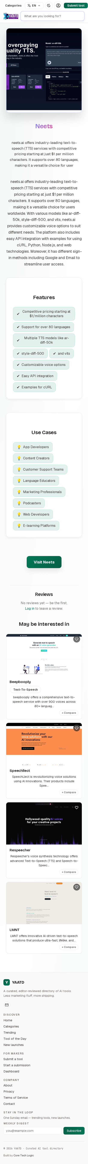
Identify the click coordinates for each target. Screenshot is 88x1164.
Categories (13, 5)
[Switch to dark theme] (49, 5)
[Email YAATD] (6, 1004)
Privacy (8, 1091)
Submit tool (75, 5)
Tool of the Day (14, 1039)
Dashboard (11, 1071)
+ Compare (69, 713)
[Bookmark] (76, 639)
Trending (9, 1032)
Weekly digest (16, 1123)
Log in (29, 608)
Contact (9, 1104)
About (7, 1085)
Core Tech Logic (23, 1155)
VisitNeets (44, 562)
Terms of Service (15, 1098)
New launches (13, 1045)
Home (7, 1020)
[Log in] (58, 5)
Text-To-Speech (25, 689)
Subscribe (74, 1131)
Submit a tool (13, 1059)
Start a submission (16, 1065)
